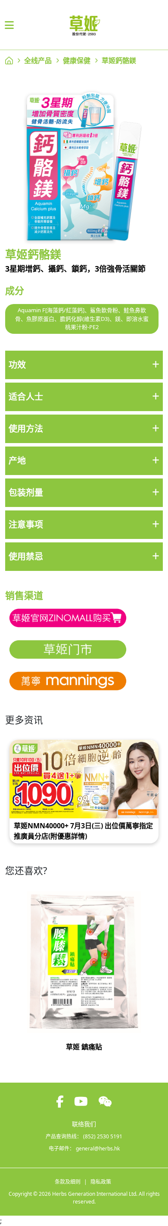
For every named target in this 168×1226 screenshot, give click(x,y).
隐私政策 (100, 1181)
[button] (84, 365)
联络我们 (84, 1124)
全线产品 (38, 60)
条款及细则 (68, 1181)
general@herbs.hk (98, 1148)
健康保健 (76, 60)
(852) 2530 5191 (102, 1136)
